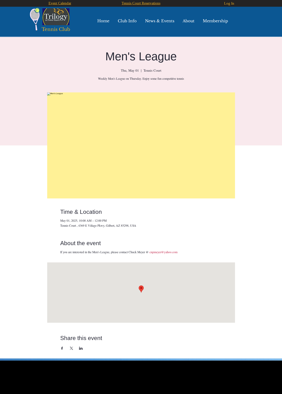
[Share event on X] (71, 348)
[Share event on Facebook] (62, 348)
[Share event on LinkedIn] (81, 348)
